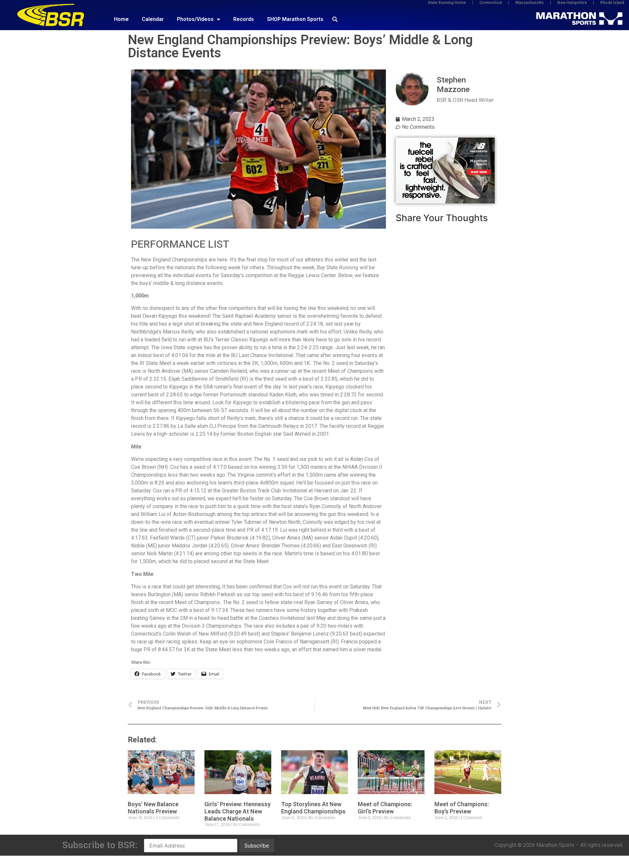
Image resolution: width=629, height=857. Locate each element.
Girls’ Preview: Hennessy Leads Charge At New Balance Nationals (237, 811)
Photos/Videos (195, 19)
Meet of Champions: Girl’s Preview (385, 808)
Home (121, 19)
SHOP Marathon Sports (295, 19)
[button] (335, 19)
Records (243, 19)
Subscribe (256, 845)
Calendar (153, 19)
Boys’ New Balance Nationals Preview (153, 808)
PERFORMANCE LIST (180, 244)
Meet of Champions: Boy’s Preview (461, 808)
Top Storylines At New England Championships (313, 808)
